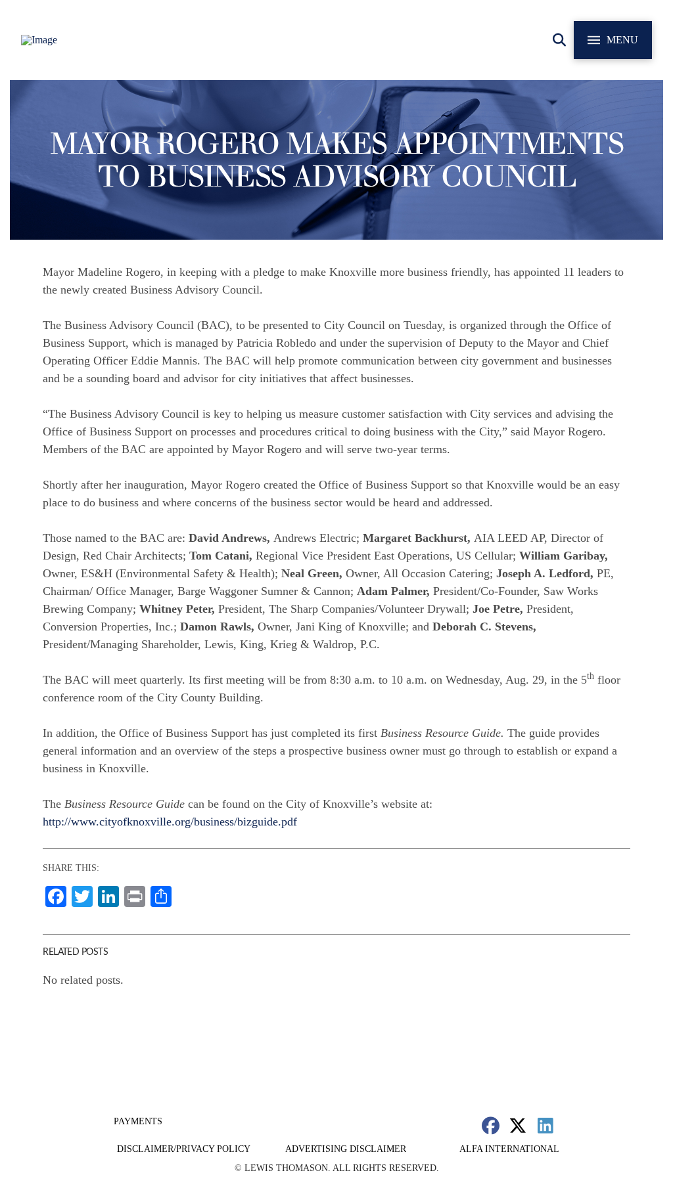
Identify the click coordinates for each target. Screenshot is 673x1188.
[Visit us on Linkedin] (545, 1125)
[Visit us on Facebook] (490, 1125)
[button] (559, 40)
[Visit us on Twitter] (518, 1125)
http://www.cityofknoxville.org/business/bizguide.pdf (170, 821)
